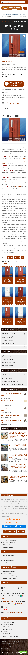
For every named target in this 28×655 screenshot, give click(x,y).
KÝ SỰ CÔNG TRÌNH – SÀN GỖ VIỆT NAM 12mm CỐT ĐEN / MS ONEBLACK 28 (18, 446)
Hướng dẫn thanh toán (9, 542)
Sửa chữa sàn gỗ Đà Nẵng (10, 576)
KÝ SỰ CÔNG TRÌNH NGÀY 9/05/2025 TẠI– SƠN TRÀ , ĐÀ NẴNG (18, 456)
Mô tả (6, 109)
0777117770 (10, 607)
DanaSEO (16, 652)
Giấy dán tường (8, 182)
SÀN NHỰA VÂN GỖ (7, 337)
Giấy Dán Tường (7, 627)
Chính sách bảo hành (8, 560)
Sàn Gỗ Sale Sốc (7, 366)
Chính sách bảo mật (8, 558)
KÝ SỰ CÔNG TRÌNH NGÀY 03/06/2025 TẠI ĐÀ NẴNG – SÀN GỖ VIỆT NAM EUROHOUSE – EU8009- (18, 467)
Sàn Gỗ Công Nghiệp (8, 624)
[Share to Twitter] (15, 257)
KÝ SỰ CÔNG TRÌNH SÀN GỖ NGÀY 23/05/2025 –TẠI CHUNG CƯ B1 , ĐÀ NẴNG (18, 478)
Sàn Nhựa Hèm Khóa (8, 362)
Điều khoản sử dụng (8, 555)
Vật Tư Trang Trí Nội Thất (9, 622)
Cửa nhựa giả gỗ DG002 (7, 281)
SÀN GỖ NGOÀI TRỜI (8, 344)
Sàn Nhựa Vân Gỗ (7, 631)
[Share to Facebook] (8, 257)
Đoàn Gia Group (6, 21)
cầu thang (18, 186)
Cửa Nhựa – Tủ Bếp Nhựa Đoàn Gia (12, 385)
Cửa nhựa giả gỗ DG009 (7, 302)
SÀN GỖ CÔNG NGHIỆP (8, 334)
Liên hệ (5, 562)
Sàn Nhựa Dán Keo (8, 359)
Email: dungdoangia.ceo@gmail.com (14, 103)
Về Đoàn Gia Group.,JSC (9, 540)
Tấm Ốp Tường (6, 375)
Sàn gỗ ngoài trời (7, 629)
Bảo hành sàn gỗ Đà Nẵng (10, 578)
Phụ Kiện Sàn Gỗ (7, 378)
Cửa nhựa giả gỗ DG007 (21, 322)
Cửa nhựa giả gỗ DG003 (7, 322)
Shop (12, 21)
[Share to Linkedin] (22, 257)
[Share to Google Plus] (18, 257)
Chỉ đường (19, 603)
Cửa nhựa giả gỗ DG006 (21, 302)
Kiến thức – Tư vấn (8, 545)
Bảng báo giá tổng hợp (9, 571)
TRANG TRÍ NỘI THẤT (8, 347)
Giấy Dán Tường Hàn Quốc (10, 381)
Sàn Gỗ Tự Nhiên (7, 634)
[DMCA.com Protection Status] (23, 652)
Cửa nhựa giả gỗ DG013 (21, 281)
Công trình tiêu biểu (8, 547)
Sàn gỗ (8, 156)
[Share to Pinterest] (11, 257)
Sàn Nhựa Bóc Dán (8, 356)
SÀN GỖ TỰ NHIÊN (7, 340)
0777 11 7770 (16, 83)
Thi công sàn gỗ (7, 573)
